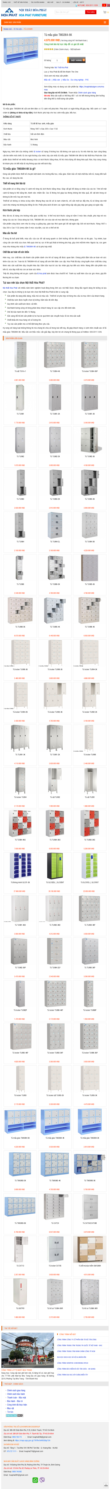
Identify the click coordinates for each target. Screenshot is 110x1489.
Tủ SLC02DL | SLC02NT (55, 882)
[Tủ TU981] (20, 410)
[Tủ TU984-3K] (89, 538)
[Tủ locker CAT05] (54, 1262)
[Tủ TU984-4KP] (89, 921)
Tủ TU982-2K (55, 456)
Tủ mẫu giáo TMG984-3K (89, 1138)
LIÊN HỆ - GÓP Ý (78, 2)
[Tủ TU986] (20, 580)
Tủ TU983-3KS (89, 839)
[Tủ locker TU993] (20, 1092)
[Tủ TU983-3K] (89, 495)
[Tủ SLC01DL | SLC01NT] (89, 879)
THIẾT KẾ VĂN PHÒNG (21, 2)
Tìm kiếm (91, 12)
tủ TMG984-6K (30, 246)
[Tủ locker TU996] (89, 751)
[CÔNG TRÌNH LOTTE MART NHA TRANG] (27, 1367)
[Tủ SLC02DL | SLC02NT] (54, 879)
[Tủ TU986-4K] (89, 623)
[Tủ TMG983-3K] (20, 1177)
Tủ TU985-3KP (89, 967)
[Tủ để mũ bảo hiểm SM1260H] (89, 1262)
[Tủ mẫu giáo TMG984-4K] (54, 1134)
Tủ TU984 (20, 541)
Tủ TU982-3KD (54, 925)
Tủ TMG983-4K (55, 1180)
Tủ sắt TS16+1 (20, 371)
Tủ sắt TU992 (55, 797)
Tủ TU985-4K (55, 627)
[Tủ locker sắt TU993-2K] (54, 1092)
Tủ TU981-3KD (20, 925)
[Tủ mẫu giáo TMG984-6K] (24, 16)
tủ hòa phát (41, 273)
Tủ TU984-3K (90, 541)
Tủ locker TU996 (90, 754)
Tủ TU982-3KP (20, 967)
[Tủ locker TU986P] (89, 1006)
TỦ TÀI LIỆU (18, 29)
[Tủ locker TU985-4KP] (20, 1049)
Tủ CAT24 (55, 1223)
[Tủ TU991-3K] (20, 751)
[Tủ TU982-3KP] (20, 964)
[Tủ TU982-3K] (89, 453)
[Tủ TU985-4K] (54, 623)
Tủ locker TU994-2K (20, 712)
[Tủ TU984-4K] (54, 367)
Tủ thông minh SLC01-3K (20, 882)
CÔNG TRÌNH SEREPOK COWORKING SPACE (72, 1363)
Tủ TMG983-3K (20, 1180)
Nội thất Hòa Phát (10, 287)
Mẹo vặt (50, 2)
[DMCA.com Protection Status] (14, 1416)
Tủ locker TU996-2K (55, 669)
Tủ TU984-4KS (20, 839)
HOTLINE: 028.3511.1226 (88, 5)
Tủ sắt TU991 (90, 797)
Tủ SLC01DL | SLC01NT (90, 882)
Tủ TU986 (20, 584)
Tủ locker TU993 (20, 1095)
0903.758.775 (17, 1437)
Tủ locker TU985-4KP (20, 1052)
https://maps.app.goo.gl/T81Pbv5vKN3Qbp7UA (32, 1440)
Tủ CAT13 (20, 1265)
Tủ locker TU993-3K (89, 1095)
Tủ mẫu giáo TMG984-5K (20, 1138)
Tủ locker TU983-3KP (55, 1052)
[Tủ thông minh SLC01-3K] (20, 879)
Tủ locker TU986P (89, 1010)
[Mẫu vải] (60, 79)
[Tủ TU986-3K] (54, 580)
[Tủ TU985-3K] (89, 580)
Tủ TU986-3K (55, 584)
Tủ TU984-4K (55, 371)
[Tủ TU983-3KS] (89, 836)
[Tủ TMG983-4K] (54, 1177)
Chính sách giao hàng (87, 92)
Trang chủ (7, 2)
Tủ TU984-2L (55, 541)
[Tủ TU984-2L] (54, 538)
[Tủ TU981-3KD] (20, 921)
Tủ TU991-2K (55, 754)
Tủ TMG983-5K (89, 1180)
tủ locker (37, 151)
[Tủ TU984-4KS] (20, 836)
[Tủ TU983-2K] (54, 495)
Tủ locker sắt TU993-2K (55, 1095)
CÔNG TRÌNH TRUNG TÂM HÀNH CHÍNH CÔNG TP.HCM (76, 1351)
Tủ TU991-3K (20, 754)
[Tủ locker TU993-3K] (89, 1092)
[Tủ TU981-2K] (54, 410)
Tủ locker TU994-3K (89, 669)
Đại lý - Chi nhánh (63, 2)
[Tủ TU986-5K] (20, 623)
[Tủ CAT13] (20, 1262)
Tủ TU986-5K (20, 627)
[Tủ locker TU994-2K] (20, 708)
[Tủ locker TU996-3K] (20, 666)
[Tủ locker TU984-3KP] (89, 367)
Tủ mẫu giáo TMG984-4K (55, 1138)
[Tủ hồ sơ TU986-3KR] (89, 1305)
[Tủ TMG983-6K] (20, 1219)
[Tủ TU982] (20, 453)
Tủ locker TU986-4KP (55, 1010)
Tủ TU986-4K (90, 627)
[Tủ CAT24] (54, 1219)
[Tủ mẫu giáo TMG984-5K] (20, 1134)
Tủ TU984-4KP (89, 925)
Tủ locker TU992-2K (89, 712)
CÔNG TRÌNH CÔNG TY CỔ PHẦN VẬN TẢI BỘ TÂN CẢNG (76, 1339)
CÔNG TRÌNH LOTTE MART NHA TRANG (16, 1370)
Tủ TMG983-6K (20, 1223)
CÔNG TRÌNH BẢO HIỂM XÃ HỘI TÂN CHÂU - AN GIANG (76, 1369)
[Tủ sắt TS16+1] (20, 367)
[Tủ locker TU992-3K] (54, 708)
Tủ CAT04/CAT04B (90, 1223)
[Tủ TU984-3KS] (54, 836)
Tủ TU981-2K (55, 414)
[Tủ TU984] (20, 538)
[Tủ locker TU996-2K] (54, 666)
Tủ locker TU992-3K (55, 712)
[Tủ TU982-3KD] (54, 921)
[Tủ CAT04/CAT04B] (89, 1219)
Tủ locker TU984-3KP (90, 371)
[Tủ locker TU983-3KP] (54, 1049)
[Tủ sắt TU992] (54, 793)
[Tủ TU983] (20, 495)
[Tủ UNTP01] (20, 1305)
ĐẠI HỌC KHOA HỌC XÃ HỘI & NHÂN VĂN (71, 1357)
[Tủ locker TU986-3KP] (89, 1049)
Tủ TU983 (20, 499)
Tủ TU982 (20, 456)
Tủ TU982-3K (90, 456)
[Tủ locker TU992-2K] (89, 708)
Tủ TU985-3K (90, 584)
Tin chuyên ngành (37, 2)
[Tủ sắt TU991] (89, 793)
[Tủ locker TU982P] (20, 1006)
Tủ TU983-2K (55, 499)
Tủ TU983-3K (90, 499)
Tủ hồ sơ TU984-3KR (55, 1308)
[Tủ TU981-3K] (89, 410)
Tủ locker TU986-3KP (90, 1052)
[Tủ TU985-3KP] (89, 964)
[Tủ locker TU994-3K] (89, 666)
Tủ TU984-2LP (55, 967)
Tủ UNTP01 (20, 1308)
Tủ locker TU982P (20, 1010)
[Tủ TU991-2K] (54, 751)
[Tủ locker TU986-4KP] (54, 1006)
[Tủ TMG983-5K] (89, 1177)
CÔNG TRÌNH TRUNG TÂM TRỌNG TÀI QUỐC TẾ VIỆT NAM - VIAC (79, 1345)
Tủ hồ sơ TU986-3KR (90, 1308)
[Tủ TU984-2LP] (54, 964)
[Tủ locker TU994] (20, 793)
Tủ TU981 (20, 414)
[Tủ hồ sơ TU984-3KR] (54, 1305)
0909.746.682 (17, 1471)
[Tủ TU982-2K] (54, 453)
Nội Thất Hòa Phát (61, 67)
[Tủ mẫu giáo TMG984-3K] (89, 1134)
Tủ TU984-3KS (55, 839)
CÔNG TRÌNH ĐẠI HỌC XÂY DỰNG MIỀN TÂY (72, 1375)
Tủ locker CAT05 (55, 1265)
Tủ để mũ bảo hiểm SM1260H (90, 1265)
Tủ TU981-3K (90, 414)
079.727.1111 (11, 1451)
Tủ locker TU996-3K (20, 669)
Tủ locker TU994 (20, 797)
